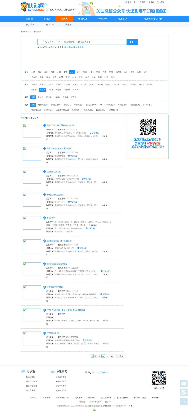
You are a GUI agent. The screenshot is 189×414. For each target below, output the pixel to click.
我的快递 (83, 19)
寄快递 (46, 19)
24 (107, 356)
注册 (133, 2)
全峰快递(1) (88, 110)
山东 (61, 77)
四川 (54, 77)
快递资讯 (122, 19)
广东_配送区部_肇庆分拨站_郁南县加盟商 (66, 310)
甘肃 (65, 72)
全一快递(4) (147, 105)
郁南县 (57, 97)
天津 (87, 77)
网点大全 (50, 24)
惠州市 (75, 85)
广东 (72, 72)
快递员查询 (30, 377)
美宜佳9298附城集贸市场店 (59, 148)
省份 (26, 72)
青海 (48, 77)
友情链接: (82, 402)
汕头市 (133, 85)
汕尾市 (141, 85)
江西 (139, 72)
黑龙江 (118, 72)
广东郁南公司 (53, 333)
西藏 (93, 77)
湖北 (91, 72)
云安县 (65, 97)
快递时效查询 (31, 386)
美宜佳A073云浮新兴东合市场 (60, 125)
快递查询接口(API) (153, 19)
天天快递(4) (56, 105)
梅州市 (108, 85)
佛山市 (50, 85)
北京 (39, 72)
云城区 (40, 97)
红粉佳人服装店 (54, 171)
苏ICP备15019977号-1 (123, 406)
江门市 (83, 85)
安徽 (33, 72)
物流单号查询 (61, 386)
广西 (59, 72)
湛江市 (67, 90)
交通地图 (95, 133)
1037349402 (103, 372)
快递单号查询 (61, 377)
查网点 (64, 19)
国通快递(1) (76, 110)
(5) (101, 105)
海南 (104, 72)
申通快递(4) (78, 105)
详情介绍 (69, 232)
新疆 (100, 77)
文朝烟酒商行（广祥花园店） (60, 241)
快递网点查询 (31, 382)
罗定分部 (51, 217)
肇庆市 (59, 90)
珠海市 (75, 90)
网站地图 (78, 398)
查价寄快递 (30, 390)
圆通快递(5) (101, 110)
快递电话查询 (61, 390)
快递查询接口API (62, 398)
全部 (33, 97)
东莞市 (42, 85)
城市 (26, 85)
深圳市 (150, 85)
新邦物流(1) (48, 110)
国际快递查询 (61, 382)
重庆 (46, 72)
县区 (26, 97)
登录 (127, 2)
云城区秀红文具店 (55, 194)
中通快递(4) (123, 105)
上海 (74, 77)
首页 (30, 32)
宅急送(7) (67, 105)
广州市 (59, 85)
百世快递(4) (113, 110)
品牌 (26, 105)
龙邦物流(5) (135, 105)
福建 (52, 72)
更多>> (108, 402)
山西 (67, 77)
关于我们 (33, 398)
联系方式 (46, 398)
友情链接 (155, 398)
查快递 (29, 19)
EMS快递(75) (110, 105)
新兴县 (49, 97)
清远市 (116, 85)
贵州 (78, 72)
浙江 (113, 77)
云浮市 (42, 90)
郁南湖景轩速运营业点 (57, 264)
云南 (106, 77)
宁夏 (41, 77)
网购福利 (102, 19)
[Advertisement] (95, 61)
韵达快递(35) (91, 105)
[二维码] (183, 392)
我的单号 (160, 2)
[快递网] (49, 6)
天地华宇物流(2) (62, 110)
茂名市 (100, 85)
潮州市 (34, 85)
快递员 (68, 24)
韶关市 (125, 85)
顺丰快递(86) (43, 105)
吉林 (132, 72)
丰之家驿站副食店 (55, 287)
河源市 (67, 85)
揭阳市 (92, 85)
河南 (98, 72)
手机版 (142, 2)
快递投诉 (150, 2)
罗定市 (73, 97)
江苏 (126, 72)
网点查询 (30, 24)
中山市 (50, 90)
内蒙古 (34, 77)
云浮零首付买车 (95, 402)
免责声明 (91, 398)
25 (112, 356)
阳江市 (34, 90)
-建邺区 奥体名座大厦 (74, 47)
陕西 (80, 77)
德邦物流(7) (36, 110)
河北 (111, 72)
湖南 (85, 72)
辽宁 (145, 72)
